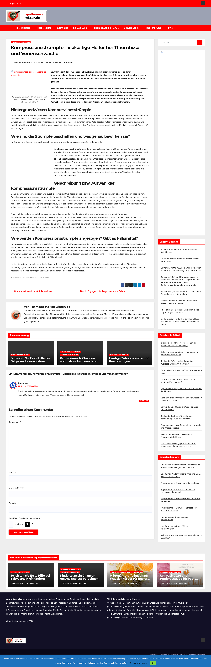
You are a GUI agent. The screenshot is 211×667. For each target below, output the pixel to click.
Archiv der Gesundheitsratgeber (192, 654)
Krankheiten (23, 28)
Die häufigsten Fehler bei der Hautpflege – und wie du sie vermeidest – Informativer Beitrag (181, 322)
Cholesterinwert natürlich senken (33, 291)
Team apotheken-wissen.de (50, 307)
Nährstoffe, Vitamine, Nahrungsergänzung (127, 572)
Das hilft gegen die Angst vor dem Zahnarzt (104, 291)
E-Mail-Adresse (16, 488)
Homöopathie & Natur (106, 28)
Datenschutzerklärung (169, 654)
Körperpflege (154, 28)
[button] (204, 28)
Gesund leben (132, 28)
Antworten (143, 401)
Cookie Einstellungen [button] (138, 663)
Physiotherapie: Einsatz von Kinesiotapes (180, 483)
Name (12, 472)
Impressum (154, 654)
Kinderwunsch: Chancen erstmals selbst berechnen (79, 359)
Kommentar (15, 422)
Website (12, 503)
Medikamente (44, 28)
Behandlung (80, 28)
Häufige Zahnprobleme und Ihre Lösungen (129, 359)
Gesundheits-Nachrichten (70, 352)
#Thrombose (37, 62)
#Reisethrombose (22, 62)
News (170, 28)
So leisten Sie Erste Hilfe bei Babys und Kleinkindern (30, 359)
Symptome (62, 28)
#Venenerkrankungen (63, 62)
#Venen (47, 62)
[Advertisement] (31, 164)
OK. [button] (153, 663)
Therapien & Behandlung (21, 42)
